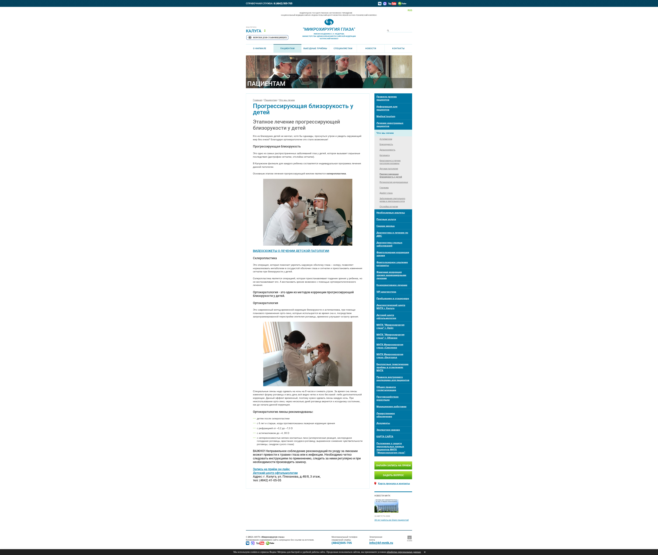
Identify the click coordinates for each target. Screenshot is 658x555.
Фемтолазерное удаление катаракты (392, 264)
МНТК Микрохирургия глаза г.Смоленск (389, 346)
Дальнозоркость (387, 150)
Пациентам (287, 48)
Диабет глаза (386, 193)
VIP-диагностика (386, 291)
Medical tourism (385, 116)
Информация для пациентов (386, 108)
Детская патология (389, 169)
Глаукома (384, 188)
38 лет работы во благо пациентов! (391, 520)
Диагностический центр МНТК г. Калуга (390, 307)
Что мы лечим (287, 100)
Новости (370, 48)
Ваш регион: (251, 27)
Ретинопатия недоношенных (394, 182)
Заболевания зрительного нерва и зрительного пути (392, 199)
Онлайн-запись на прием (393, 465)
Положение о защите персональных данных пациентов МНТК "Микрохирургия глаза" (390, 448)
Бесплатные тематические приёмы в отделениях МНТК (392, 367)
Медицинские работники (391, 406)
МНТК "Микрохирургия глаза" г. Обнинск (390, 336)
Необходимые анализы (390, 212)
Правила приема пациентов (386, 98)
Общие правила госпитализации (386, 388)
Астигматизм (386, 139)
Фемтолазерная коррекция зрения (392, 254)
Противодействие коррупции (387, 398)
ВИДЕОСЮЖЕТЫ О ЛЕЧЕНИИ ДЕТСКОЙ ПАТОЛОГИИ (291, 251)
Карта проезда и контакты (394, 483)
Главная (257, 100)
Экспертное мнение (388, 429)
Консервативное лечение (391, 285)
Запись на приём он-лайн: (271, 469)
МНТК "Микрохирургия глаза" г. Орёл (390, 326)
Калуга (253, 31)
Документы (383, 423)
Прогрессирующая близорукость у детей (391, 175)
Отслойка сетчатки (389, 206)
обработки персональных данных (404, 552)
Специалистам (343, 48)
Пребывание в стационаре (392, 298)
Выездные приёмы (315, 48)
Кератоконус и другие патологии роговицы (390, 162)
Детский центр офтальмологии (275, 473)
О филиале (259, 48)
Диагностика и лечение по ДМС (392, 234)
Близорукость (386, 144)
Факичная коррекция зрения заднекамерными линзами (391, 275)
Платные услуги (386, 219)
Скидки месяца (385, 226)
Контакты (398, 48)
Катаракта (385, 155)
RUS (410, 10)
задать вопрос (393, 475)
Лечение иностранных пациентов (389, 124)
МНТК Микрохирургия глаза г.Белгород (389, 356)
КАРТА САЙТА (384, 436)
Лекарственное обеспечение (385, 415)
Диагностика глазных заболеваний (389, 244)
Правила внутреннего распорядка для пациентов (392, 378)
